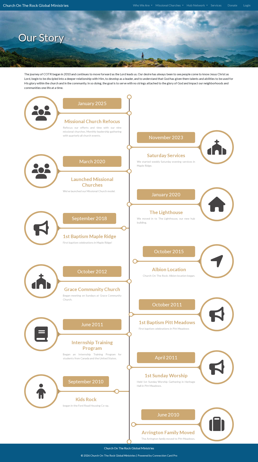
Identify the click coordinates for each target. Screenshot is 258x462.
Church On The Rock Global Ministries (36, 5)
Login (246, 5)
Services (216, 5)
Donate (232, 5)
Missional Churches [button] (168, 5)
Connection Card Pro (164, 455)
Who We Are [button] (141, 5)
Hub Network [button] (196, 5)
